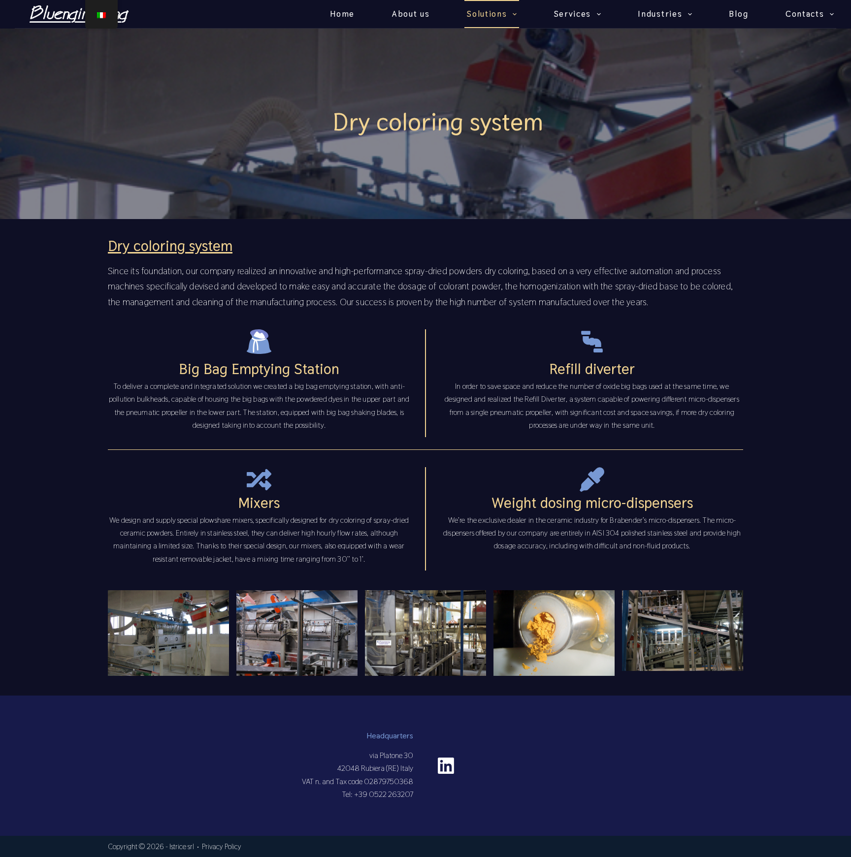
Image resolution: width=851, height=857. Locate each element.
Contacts (805, 13)
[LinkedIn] (446, 766)
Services (572, 13)
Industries (660, 13)
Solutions (487, 13)
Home (342, 13)
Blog (738, 13)
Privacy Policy (221, 846)
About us (411, 13)
